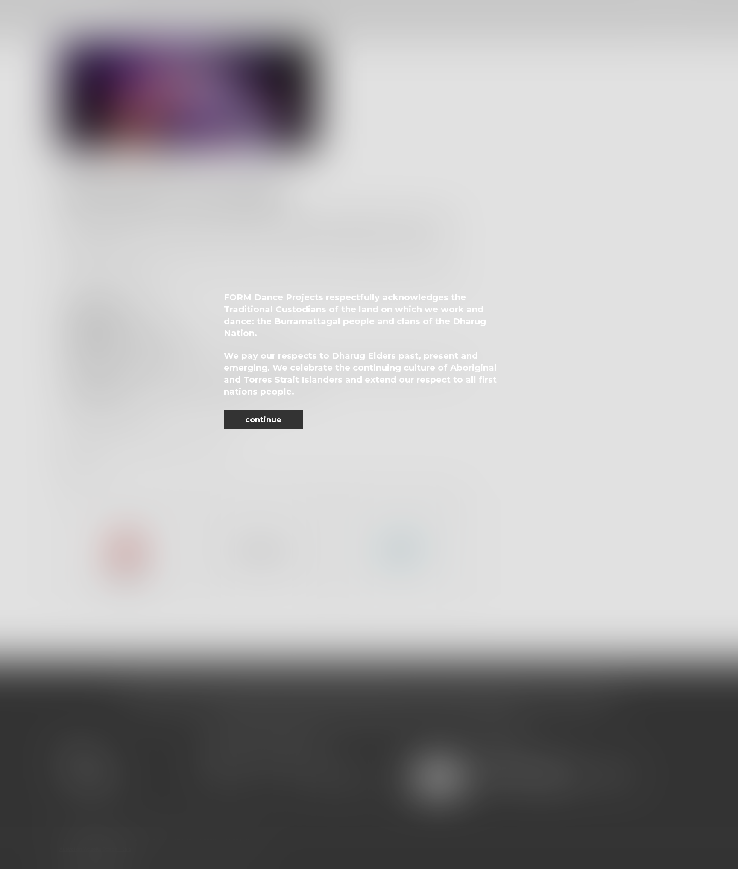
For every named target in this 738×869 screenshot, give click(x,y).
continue (263, 419)
